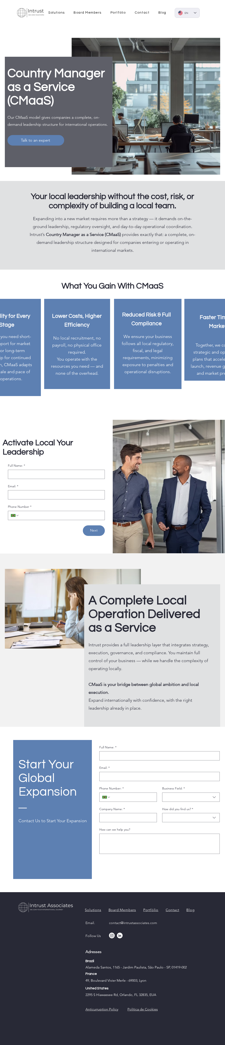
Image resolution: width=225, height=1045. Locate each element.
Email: (13, 486)
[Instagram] (112, 935)
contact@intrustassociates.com (133, 923)
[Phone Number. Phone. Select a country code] (15, 515)
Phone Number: (111, 788)
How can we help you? (114, 829)
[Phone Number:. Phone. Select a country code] (106, 797)
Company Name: (112, 809)
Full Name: (16, 466)
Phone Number (19, 507)
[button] (56, 12)
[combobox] (191, 797)
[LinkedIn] (120, 935)
